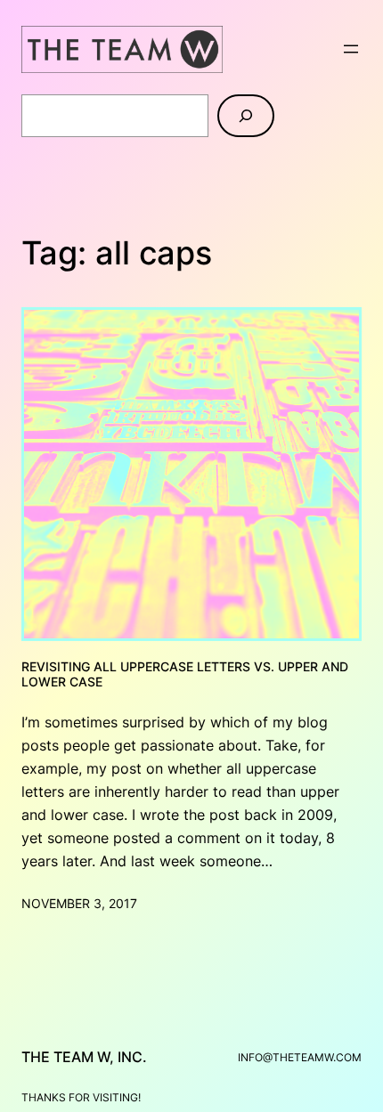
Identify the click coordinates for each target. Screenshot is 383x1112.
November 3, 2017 (79, 903)
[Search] (245, 115)
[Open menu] (351, 49)
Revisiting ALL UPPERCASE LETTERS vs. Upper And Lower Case (184, 674)
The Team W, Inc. (84, 1057)
